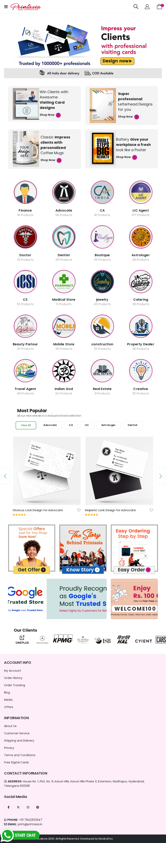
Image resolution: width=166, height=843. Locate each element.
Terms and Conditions (19, 755)
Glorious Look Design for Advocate (38, 510)
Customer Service (17, 733)
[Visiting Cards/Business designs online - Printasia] (26, 7)
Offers (8, 707)
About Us (10, 726)
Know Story (80, 569)
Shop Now (47, 115)
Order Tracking (14, 685)
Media (8, 700)
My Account (12, 671)
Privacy (9, 748)
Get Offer (29, 569)
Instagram (28, 807)
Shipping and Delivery (19, 741)
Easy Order (131, 569)
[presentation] (5, 476)
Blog (7, 692)
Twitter (18, 807)
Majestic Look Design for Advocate (110, 510)
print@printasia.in (30, 824)
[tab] (26, 425)
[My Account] (147, 6)
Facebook (8, 807)
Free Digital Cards (16, 762)
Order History (13, 678)
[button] (79, 510)
